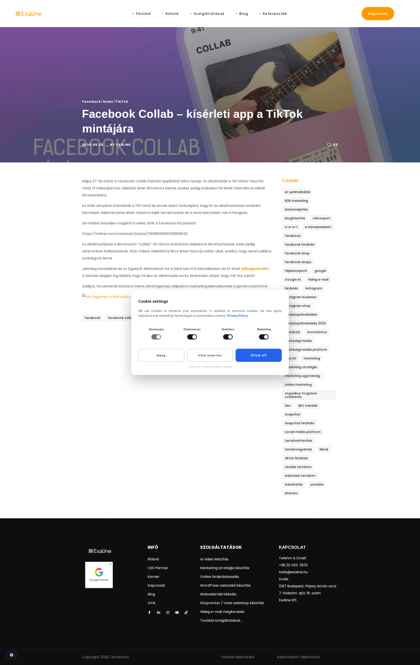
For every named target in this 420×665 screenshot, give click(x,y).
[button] (378, 13)
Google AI (293, 279)
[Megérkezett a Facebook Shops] (128, 340)
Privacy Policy (237, 316)
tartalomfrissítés (298, 440)
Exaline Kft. (288, 600)
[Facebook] (149, 612)
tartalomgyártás (298, 449)
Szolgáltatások (221, 547)
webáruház (294, 484)
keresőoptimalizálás (301, 314)
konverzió (292, 332)
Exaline (123, 144)
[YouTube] (176, 612)
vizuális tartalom (298, 467)
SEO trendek (307, 405)
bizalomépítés (296, 209)
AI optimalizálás (297, 192)
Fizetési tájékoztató (238, 657)
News (108, 101)
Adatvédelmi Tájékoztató (298, 657)
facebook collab (121, 318)
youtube (317, 484)
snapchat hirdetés (299, 423)
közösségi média (298, 341)
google (320, 271)
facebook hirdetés (300, 244)
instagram (313, 288)
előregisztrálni (255, 268)
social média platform (303, 432)
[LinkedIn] (158, 612)
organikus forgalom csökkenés (301, 395)
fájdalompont (296, 271)
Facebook (91, 101)
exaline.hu (120, 657)
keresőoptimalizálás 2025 (305, 323)
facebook (92, 318)
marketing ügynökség (302, 376)
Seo (288, 405)
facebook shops (298, 262)
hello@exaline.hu (293, 572)
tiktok (323, 449)
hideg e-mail (318, 279)
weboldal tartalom (300, 475)
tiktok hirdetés (296, 458)
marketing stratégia (301, 367)
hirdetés (291, 288)
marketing (312, 358)
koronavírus (317, 332)
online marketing (298, 384)
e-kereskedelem (318, 227)
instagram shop (297, 306)
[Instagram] (167, 612)
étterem (291, 493)
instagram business (300, 297)
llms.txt (290, 358)
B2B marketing (296, 201)
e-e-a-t (291, 227)
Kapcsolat (292, 547)
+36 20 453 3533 (293, 565)
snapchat (292, 414)
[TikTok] (186, 612)
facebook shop (297, 253)
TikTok (121, 101)
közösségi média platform (306, 349)
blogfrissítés (295, 218)
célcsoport (321, 218)
